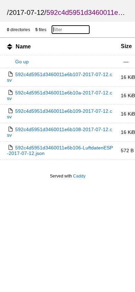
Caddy (79, 176)
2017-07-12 (26, 12)
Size (126, 46)
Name (23, 46)
